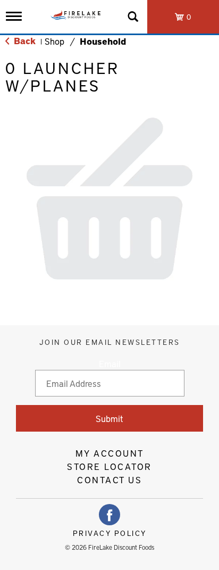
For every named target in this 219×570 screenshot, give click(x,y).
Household (103, 41)
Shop (54, 41)
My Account (109, 453)
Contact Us (109, 479)
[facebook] (109, 514)
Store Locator (109, 466)
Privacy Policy (110, 533)
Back (24, 40)
